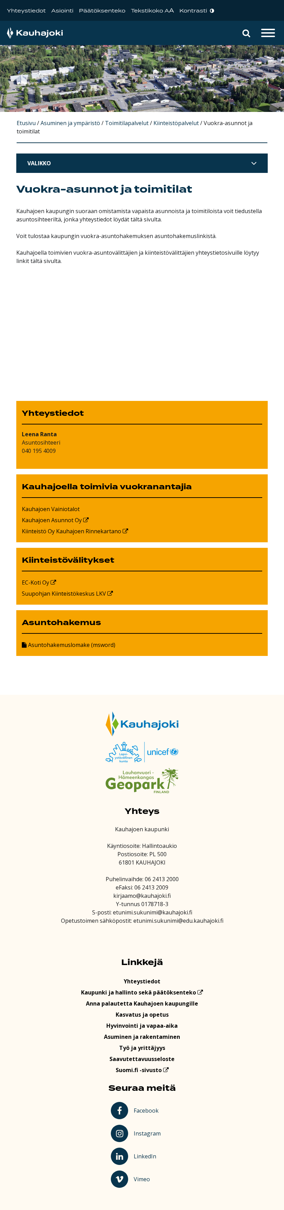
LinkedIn (148, 1156)
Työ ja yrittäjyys (142, 1048)
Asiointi (62, 11)
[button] (246, 33)
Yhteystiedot (26, 11)
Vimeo (148, 1179)
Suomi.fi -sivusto (139, 1070)
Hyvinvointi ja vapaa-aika (142, 1025)
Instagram (148, 1133)
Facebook (147, 1110)
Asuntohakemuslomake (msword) (71, 645)
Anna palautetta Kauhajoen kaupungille (142, 1003)
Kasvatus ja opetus (142, 1014)
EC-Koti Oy (36, 582)
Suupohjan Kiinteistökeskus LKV (64, 593)
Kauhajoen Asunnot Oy (52, 520)
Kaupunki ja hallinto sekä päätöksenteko (139, 992)
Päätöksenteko (102, 11)
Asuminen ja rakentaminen (142, 1037)
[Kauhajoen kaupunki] (35, 33)
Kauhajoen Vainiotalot (51, 509)
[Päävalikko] (268, 33)
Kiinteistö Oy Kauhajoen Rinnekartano (72, 531)
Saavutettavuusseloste (142, 1059)
